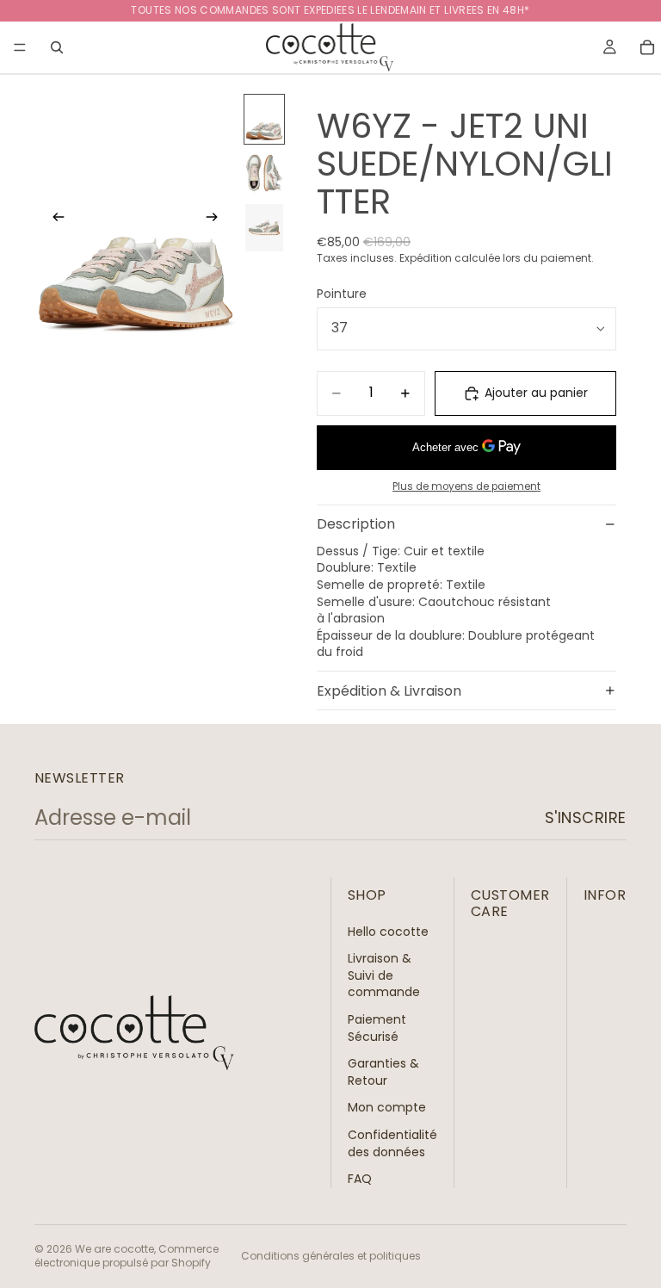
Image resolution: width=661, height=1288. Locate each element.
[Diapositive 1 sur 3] (264, 119)
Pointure (342, 293)
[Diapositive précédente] (53, 219)
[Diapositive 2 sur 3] (264, 173)
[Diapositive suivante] (217, 219)
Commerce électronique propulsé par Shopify (126, 1256)
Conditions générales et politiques (331, 1255)
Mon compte (387, 1107)
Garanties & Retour (383, 1072)
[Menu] (20, 47)
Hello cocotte (388, 930)
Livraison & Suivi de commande (384, 975)
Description (356, 524)
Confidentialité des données (392, 1143)
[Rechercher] (57, 47)
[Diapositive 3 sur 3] (264, 227)
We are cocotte (114, 1249)
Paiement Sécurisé (377, 1028)
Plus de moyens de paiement (466, 486)
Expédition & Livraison (389, 691)
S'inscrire (586, 817)
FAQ (360, 1178)
